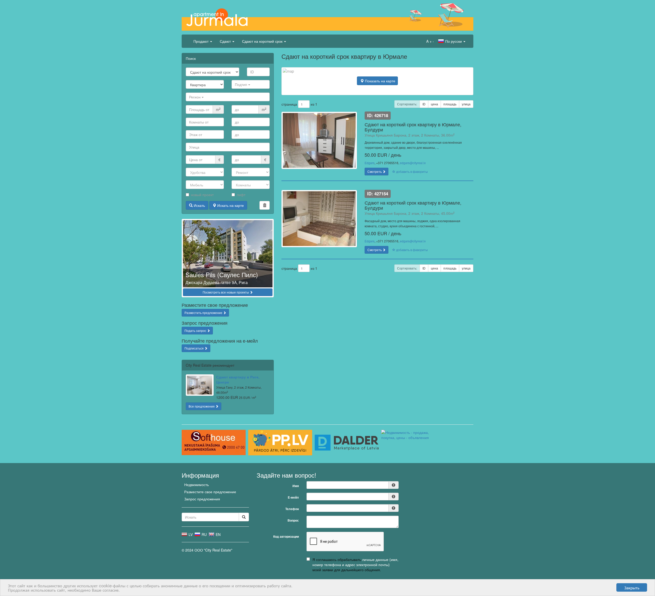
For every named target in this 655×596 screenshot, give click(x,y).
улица (466, 104)
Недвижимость (196, 484)
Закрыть (631, 587)
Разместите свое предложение (210, 491)
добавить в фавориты (411, 171)
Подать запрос (195, 330)
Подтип (241, 84)
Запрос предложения (202, 498)
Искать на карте (230, 205)
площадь (449, 104)
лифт (241, 194)
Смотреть (375, 171)
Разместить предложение (203, 312)
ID (423, 104)
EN (218, 534)
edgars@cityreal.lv (413, 163)
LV (190, 534)
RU (204, 534)
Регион (195, 96)
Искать (199, 205)
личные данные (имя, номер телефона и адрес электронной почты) (355, 562)
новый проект (202, 194)
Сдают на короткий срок (262, 41)
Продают (201, 41)
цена (434, 104)
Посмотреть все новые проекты (226, 292)
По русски (453, 41)
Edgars (370, 163)
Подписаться (194, 348)
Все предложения (202, 406)
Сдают (226, 41)
